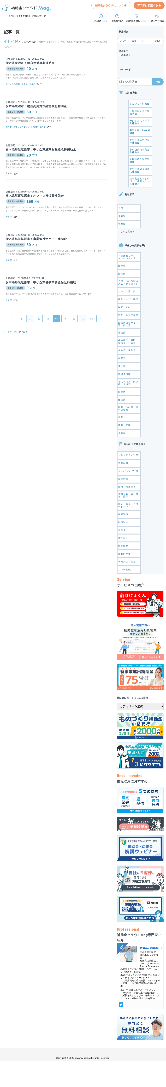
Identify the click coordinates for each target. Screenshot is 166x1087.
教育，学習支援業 (128, 315)
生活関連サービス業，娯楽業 (128, 324)
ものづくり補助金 (140, 103)
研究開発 (123, 546)
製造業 (122, 391)
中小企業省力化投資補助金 (140, 141)
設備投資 (123, 514)
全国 (120, 208)
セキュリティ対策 (128, 455)
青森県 (122, 224)
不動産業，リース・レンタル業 (127, 257)
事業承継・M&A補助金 (140, 131)
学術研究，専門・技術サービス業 (128, 341)
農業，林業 (124, 425)
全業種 (122, 433)
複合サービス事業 (128, 299)
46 (65, 318)
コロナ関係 (124, 569)
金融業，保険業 (127, 350)
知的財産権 (124, 553)
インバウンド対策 (128, 471)
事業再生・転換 (127, 561)
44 (47, 318)
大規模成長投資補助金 (140, 160)
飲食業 (122, 266)
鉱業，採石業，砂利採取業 (128, 408)
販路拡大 (123, 522)
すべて (123, 41)
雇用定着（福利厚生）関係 (128, 495)
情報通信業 (124, 374)
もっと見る (126, 231)
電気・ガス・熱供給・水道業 (128, 383)
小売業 (122, 358)
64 (91, 318)
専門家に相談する (148, 5)
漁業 (120, 417)
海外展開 (123, 538)
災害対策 (123, 479)
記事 (134, 41)
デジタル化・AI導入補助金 (140, 122)
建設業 (122, 399)
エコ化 (122, 530)
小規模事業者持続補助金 (140, 112)
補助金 (158, 41)
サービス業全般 (127, 291)
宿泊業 (122, 332)
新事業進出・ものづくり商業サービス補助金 (140, 181)
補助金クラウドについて (109, 5)
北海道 (122, 216)
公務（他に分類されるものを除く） (128, 282)
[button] (158, 81)
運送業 (122, 366)
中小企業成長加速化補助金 (140, 170)
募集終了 (126, 55)
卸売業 (122, 273)
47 (74, 318)
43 (39, 318)
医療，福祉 (124, 307)
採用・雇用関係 (127, 487)
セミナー (146, 41)
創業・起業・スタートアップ (128, 505)
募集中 (124, 51)
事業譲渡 (123, 463)
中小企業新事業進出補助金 (140, 151)
